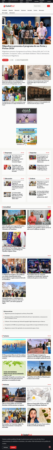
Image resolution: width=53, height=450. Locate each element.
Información (12, 12)
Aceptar (13, 447)
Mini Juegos (5, 12)
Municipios (41, 10)
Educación (17, 10)
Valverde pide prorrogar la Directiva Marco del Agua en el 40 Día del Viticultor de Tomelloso (13, 227)
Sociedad (30, 10)
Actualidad (4, 10)
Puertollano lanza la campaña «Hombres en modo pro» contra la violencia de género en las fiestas (37, 276)
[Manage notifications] (50, 447)
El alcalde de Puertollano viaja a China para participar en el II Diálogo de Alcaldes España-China (13, 249)
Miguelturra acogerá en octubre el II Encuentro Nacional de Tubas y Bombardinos (43, 184)
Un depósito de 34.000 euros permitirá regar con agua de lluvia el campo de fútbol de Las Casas (14, 104)
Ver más (22, 152)
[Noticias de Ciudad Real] (9, 6)
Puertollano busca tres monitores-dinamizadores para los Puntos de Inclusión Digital (17, 159)
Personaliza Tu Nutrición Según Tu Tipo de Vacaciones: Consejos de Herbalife (12, 425)
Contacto (49, 1)
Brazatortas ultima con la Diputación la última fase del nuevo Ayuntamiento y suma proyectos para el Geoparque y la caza (13, 83)
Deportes (11, 10)
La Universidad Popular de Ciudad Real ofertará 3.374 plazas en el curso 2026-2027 (17, 195)
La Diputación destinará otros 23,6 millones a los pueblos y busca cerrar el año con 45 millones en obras (39, 227)
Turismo (35, 10)
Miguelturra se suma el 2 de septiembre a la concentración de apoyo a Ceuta (22, 328)
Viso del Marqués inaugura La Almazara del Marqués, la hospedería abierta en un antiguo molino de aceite (38, 356)
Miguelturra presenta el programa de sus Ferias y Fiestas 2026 (19, 313)
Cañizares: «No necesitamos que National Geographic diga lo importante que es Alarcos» (38, 83)
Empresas (23, 10)
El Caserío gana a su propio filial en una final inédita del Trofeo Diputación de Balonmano (43, 159)
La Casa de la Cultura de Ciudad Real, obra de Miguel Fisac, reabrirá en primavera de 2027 (43, 194)
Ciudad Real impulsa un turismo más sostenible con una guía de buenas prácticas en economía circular (13, 378)
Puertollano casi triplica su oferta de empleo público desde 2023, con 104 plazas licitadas (18, 168)
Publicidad (36, 1)
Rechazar (6, 447)
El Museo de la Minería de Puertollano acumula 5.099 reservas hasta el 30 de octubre (14, 356)
